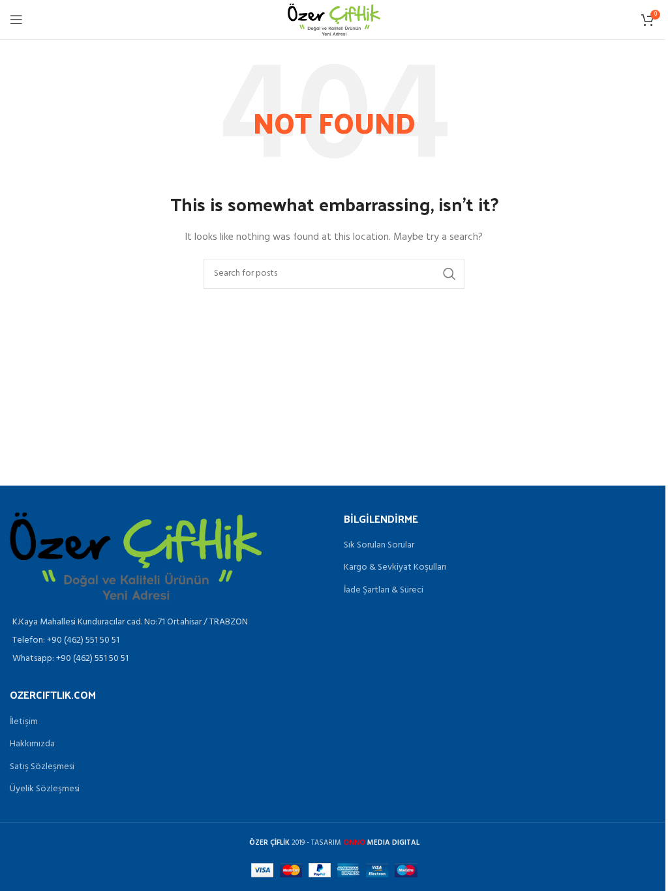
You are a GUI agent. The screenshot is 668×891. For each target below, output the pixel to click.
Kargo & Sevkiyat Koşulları (395, 567)
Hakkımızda (32, 744)
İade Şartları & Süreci (383, 590)
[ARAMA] (449, 274)
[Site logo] (334, 19)
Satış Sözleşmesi (42, 767)
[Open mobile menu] (16, 20)
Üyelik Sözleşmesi (45, 789)
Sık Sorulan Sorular (379, 545)
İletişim (24, 722)
